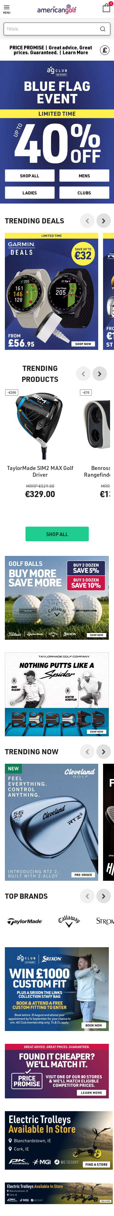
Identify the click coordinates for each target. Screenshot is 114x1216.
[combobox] (57, 29)
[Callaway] (69, 921)
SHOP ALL (29, 175)
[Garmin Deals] (51, 291)
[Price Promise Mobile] (57, 1071)
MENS (84, 175)
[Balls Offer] (57, 598)
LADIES (29, 192)
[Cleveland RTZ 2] (51, 822)
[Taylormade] (25, 921)
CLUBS (84, 192)
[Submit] (105, 29)
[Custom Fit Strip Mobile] (57, 989)
